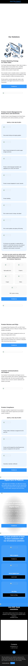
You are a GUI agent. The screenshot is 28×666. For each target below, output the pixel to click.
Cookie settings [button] (5, 663)
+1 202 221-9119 (14, 647)
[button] (2, 2)
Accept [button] (12, 663)
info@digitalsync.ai (14, 646)
